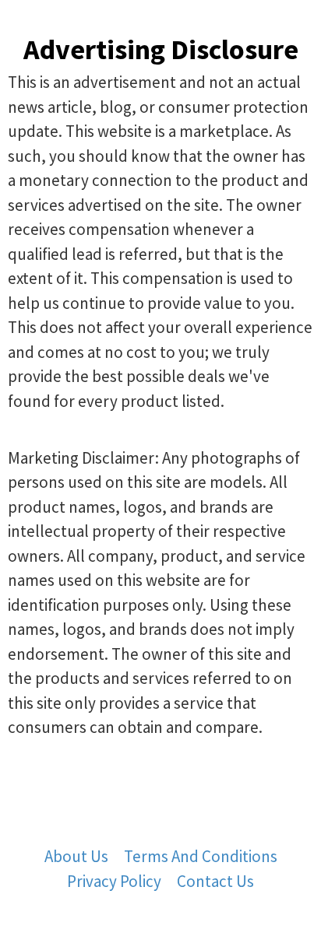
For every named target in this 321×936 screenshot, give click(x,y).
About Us (76, 856)
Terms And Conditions (200, 856)
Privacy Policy (114, 881)
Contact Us (215, 881)
